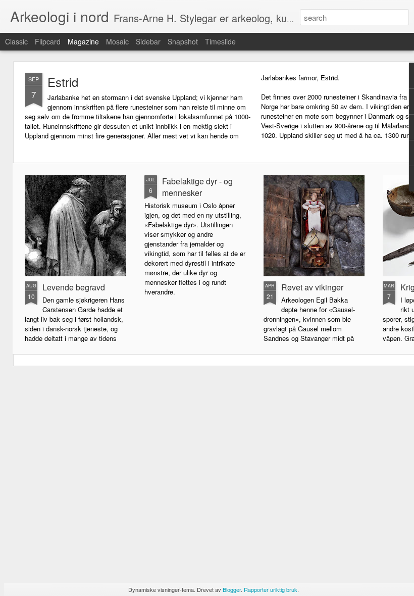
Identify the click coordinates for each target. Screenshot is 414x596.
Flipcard (48, 41)
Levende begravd (73, 287)
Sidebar (148, 41)
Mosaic (117, 41)
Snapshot (183, 41)
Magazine (83, 41)
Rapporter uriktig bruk (270, 589)
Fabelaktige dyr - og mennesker (197, 186)
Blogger (232, 589)
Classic (16, 41)
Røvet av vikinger (312, 287)
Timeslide (220, 41)
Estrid (62, 81)
